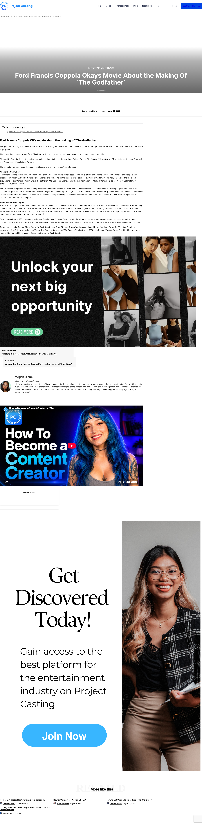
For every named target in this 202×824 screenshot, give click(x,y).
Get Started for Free (191, 6)
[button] (159, 6)
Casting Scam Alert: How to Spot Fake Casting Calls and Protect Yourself (25, 808)
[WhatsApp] (33, 498)
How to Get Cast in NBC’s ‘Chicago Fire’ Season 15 (22, 800)
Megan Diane (91, 111)
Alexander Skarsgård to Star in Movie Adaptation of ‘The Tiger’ (38, 364)
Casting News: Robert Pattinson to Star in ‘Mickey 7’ (29, 354)
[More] (50, 498)
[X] (16, 498)
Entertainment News (6, 16)
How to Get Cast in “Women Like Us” (69, 800)
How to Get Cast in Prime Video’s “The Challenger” (129, 800)
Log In (174, 6)
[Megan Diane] (5, 386)
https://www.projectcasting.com (27, 381)
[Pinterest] (25, 498)
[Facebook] (8, 498)
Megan (5, 813)
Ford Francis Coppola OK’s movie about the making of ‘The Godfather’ (36, 132)
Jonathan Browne (9, 804)
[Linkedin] (15, 396)
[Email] (42, 498)
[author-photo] (1, 804)
